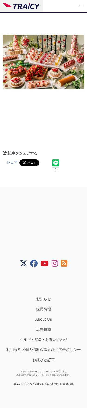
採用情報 (43, 309)
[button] (81, 6)
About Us (43, 319)
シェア (12, 162)
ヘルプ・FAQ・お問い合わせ (44, 339)
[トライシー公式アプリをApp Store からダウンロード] (46, 281)
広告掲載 (43, 329)
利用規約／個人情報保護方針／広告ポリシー (43, 349)
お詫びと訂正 (43, 359)
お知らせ (43, 299)
